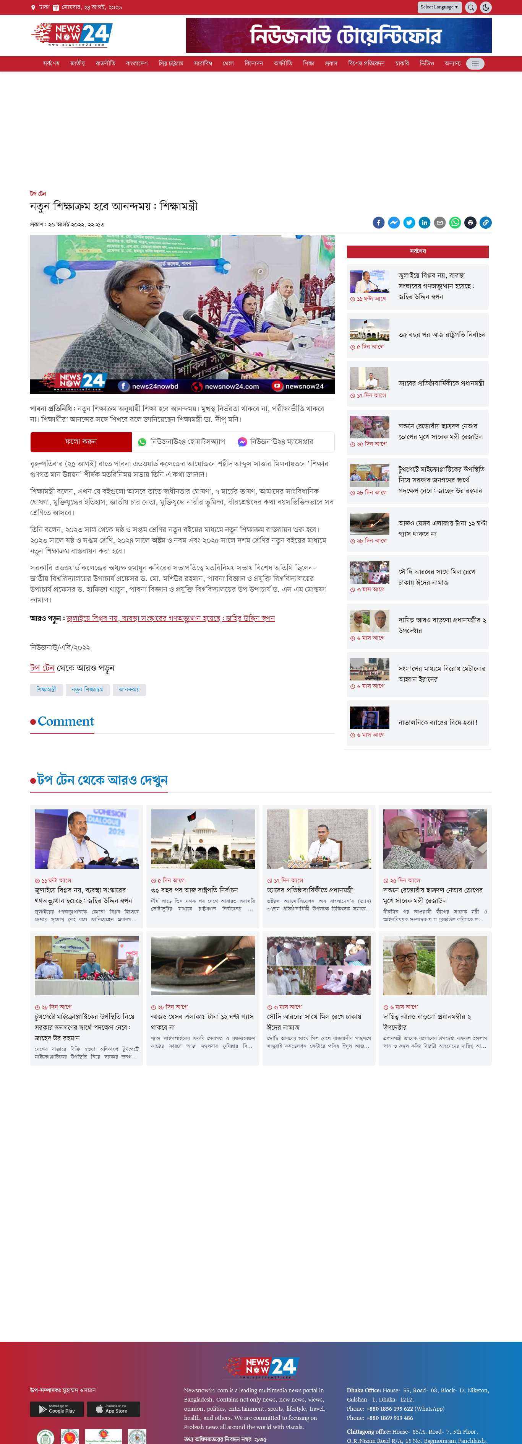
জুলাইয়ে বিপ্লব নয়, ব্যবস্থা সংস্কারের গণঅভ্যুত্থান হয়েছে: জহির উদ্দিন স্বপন (171, 619)
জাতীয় (77, 64)
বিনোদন (254, 64)
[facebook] (379, 223)
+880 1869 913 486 (389, 1418)
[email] (440, 223)
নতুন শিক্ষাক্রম (88, 690)
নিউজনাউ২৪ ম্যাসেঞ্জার (282, 442)
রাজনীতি (105, 64)
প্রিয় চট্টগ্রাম (171, 64)
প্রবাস (331, 64)
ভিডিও (427, 64)
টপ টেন (38, 194)
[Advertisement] (261, 129)
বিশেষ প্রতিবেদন (366, 64)
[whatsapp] (455, 223)
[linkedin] (424, 223)
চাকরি (402, 64)
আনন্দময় (129, 690)
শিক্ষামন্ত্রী (46, 690)
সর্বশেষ (51, 64)
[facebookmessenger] (394, 223)
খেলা (228, 64)
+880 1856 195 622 (389, 1409)
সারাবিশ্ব (203, 64)
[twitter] (409, 223)
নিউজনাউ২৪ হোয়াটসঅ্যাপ (188, 442)
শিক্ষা (308, 64)
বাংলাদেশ (137, 64)
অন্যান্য (453, 64)
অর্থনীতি (283, 64)
